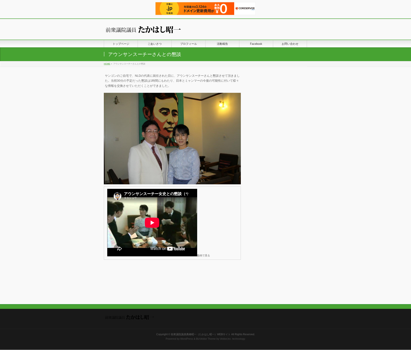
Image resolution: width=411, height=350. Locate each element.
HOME (107, 64)
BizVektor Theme (206, 338)
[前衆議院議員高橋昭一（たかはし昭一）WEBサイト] (146, 32)
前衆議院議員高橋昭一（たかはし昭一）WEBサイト (201, 334)
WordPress (186, 338)
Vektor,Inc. (226, 338)
